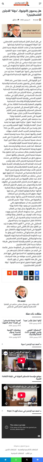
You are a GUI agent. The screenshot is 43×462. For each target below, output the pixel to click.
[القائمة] (40, 4)
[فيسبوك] (37, 273)
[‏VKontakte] (37, 278)
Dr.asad (35, 20)
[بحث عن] (3, 4)
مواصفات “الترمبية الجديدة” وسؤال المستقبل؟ (14, 332)
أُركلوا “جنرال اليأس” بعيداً (32, 321)
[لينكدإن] (26, 273)
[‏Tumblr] (20, 273)
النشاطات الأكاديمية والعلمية (28, 450)
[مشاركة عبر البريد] (31, 278)
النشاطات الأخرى (10, 450)
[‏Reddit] (9, 273)
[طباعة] (26, 278)
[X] (31, 273)
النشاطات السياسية (17, 453)
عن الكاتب (28, 453)
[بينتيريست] (15, 273)
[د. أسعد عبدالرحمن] (21, 4)
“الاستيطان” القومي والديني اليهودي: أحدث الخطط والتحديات (33, 332)
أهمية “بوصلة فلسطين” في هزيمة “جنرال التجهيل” (11, 322)
